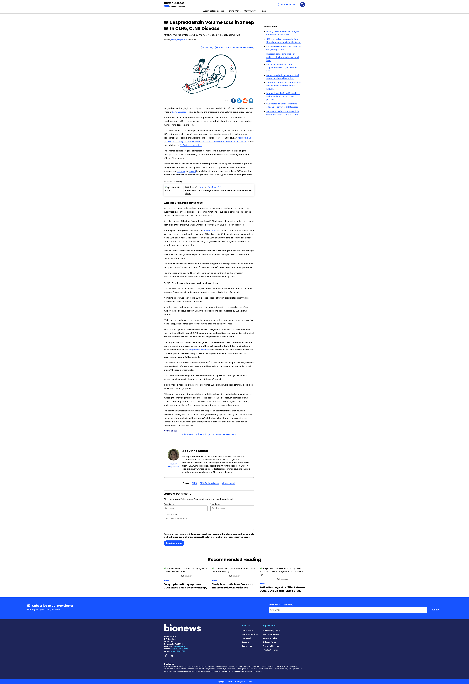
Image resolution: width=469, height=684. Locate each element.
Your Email (215, 504)
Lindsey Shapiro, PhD (179, 40)
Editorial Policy (270, 638)
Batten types (210, 230)
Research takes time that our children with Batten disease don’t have (282, 57)
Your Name (169, 504)
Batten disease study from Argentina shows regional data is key (282, 67)
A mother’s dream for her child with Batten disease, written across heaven (283, 85)
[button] (288, 4)
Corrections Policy (272, 634)
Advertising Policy (271, 630)
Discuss (208, 47)
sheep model (228, 483)
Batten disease (179, 112)
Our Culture (247, 630)
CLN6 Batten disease (209, 483)
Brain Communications (191, 145)
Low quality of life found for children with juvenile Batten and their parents (283, 96)
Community (250, 11)
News (263, 11)
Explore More (269, 625)
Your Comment (171, 514)
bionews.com (179, 646)
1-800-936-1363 (178, 651)
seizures (181, 171)
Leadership (247, 638)
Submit (435, 609)
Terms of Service (271, 646)
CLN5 (194, 483)
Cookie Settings (270, 650)
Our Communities (250, 634)
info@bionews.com (179, 649)
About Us (246, 625)
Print (220, 47)
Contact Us (247, 646)
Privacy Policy (269, 642)
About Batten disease (213, 11)
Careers (245, 642)
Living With (234, 11)
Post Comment (174, 543)
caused (192, 171)
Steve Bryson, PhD (214, 187)
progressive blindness (199, 349)
